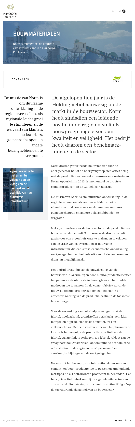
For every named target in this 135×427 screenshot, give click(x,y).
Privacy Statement (79, 420)
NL (120, 11)
